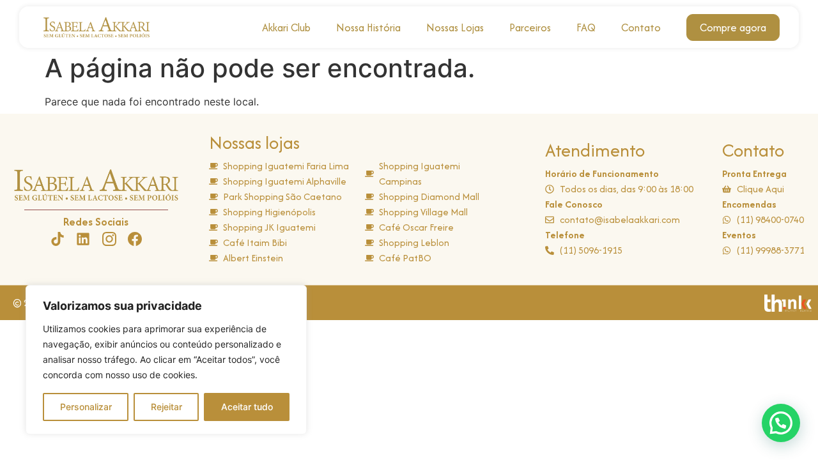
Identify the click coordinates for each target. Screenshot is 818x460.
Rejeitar (166, 406)
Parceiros (530, 27)
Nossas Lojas (455, 27)
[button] (781, 423)
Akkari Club (286, 27)
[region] (166, 359)
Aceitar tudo (247, 406)
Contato (641, 27)
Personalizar (86, 406)
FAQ (586, 27)
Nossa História (368, 27)
